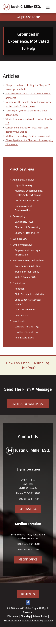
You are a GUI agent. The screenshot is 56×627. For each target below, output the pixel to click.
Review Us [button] (28, 594)
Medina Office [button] (28, 559)
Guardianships (22, 315)
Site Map (26, 616)
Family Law (18, 283)
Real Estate (18, 321)
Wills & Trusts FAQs (25, 277)
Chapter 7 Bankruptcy (27, 233)
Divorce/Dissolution (25, 309)
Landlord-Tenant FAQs (27, 326)
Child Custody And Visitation (30, 294)
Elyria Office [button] (28, 509)
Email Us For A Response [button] (28, 404)
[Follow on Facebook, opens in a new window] (28, 602)
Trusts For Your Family (27, 272)
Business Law (19, 239)
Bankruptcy (18, 216)
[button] (48, 7)
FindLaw (48, 620)
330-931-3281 (31, 17)
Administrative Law (23, 180)
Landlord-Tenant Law (26, 332)
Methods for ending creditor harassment (27, 136)
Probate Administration (27, 266)
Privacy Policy (40, 616)
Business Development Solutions (22, 620)
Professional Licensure (27, 200)
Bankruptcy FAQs (24, 222)
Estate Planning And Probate (28, 260)
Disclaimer (13, 616)
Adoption (20, 289)
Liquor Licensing (23, 185)
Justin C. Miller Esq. (25, 608)
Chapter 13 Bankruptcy (27, 227)
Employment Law (22, 245)
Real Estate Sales (24, 337)
